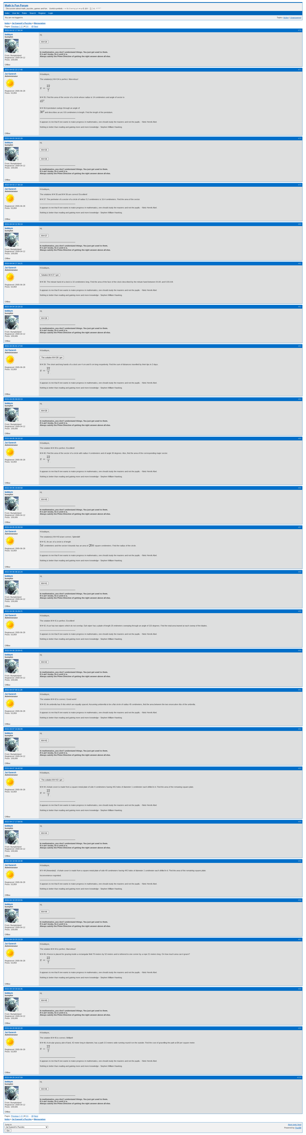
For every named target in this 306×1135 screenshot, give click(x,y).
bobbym (9, 34)
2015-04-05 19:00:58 (13, 488)
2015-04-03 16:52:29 (13, 138)
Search (33, 13)
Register (42, 13)
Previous (15, 26)
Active (286, 17)
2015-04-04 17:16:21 (13, 263)
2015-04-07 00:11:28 (13, 690)
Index (7, 13)
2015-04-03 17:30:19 (13, 185)
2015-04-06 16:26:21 (13, 611)
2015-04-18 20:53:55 (13, 900)
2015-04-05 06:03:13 (13, 399)
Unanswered (295, 17)
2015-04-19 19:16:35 (13, 989)
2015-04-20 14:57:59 (13, 1077)
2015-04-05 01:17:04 (13, 346)
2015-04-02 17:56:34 (13, 30)
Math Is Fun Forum (16, 5)
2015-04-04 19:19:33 (13, 307)
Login (50, 13)
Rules (24, 13)
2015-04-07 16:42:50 (13, 768)
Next (36, 26)
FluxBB (298, 1128)
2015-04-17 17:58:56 (13, 822)
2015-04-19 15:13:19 (13, 939)
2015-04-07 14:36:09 (13, 729)
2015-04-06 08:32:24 (13, 572)
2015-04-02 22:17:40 (13, 70)
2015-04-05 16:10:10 (13, 438)
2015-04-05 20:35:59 (13, 527)
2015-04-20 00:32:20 (13, 1028)
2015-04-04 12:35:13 (13, 224)
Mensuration (40, 23)
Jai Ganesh (10, 74)
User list (15, 13)
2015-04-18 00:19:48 (13, 861)
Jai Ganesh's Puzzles (22, 23)
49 (32, 26)
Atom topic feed (294, 1124)
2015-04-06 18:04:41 (13, 650)
